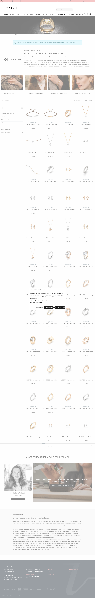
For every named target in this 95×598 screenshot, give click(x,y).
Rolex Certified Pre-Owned (24, 14)
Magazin (71, 14)
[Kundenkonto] (85, 14)
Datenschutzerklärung (36, 302)
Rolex (12, 14)
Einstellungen (39, 307)
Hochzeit (51, 14)
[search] (71, 10)
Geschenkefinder (62, 14)
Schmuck (37, 14)
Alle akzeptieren (60, 307)
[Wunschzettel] (87, 14)
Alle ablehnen (49, 307)
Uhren (6, 14)
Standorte (79, 14)
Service (44, 14)
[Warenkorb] (90, 14)
